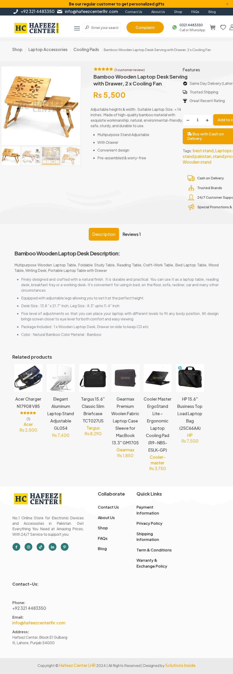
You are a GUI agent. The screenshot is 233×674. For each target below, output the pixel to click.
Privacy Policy (149, 523)
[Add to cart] (36, 370)
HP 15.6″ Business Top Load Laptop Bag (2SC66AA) (190, 413)
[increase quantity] (207, 120)
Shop (17, 49)
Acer (28, 424)
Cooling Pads (86, 49)
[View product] (36, 380)
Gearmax (125, 449)
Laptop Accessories (48, 49)
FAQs (103, 538)
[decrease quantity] (188, 120)
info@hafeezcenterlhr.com (91, 11)
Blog (102, 548)
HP (189, 435)
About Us (106, 517)
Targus (93, 427)
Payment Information (148, 509)
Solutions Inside (180, 665)
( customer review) (129, 70)
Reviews (132, 234)
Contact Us (108, 506)
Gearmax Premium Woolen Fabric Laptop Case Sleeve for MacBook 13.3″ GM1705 (125, 420)
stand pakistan (197, 156)
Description (103, 234)
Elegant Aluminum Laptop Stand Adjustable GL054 (60, 413)
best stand (203, 150)
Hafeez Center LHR (77, 665)
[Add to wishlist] (36, 390)
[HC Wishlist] (223, 27)
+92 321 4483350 (38, 11)
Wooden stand (197, 162)
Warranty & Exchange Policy (152, 563)
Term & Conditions (154, 549)
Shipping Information (148, 536)
